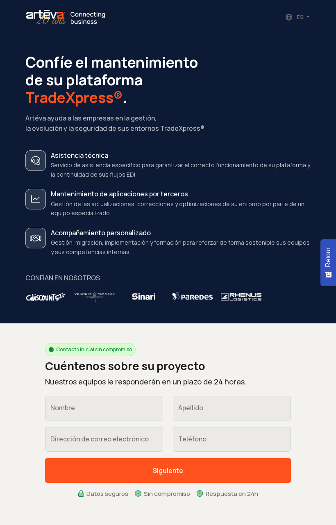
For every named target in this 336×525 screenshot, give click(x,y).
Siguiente (168, 470)
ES (300, 17)
